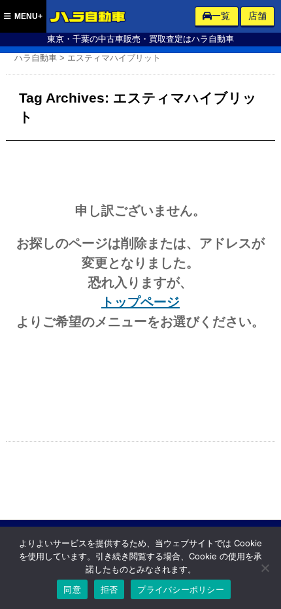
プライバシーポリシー (180, 589)
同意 (72, 589)
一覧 (221, 15)
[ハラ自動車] (88, 18)
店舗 (257, 15)
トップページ (140, 302)
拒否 (109, 589)
